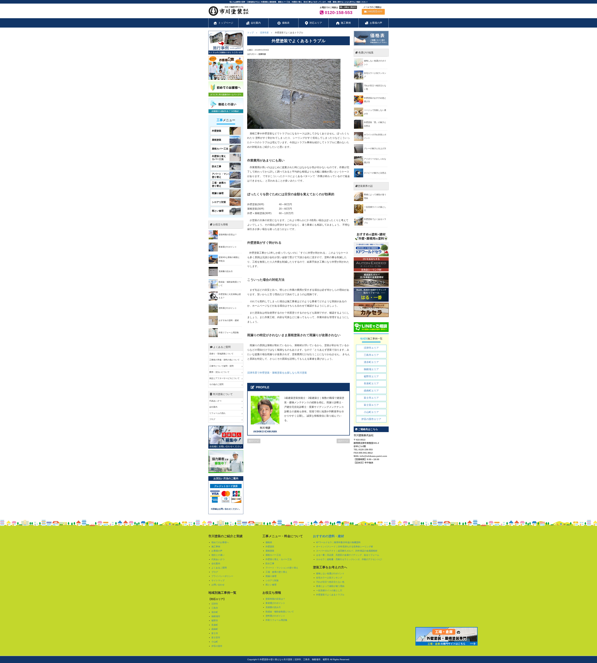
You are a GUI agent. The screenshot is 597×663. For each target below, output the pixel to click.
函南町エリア (371, 390)
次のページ (343, 441)
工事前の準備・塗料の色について (224, 360)
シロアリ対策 (272, 580)
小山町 (214, 641)
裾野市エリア (371, 376)
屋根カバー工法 (273, 555)
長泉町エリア (371, 383)
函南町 (214, 629)
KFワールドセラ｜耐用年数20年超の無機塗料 (338, 542)
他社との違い (217, 555)
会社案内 (213, 407)
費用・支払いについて (219, 372)
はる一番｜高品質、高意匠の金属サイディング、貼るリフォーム (347, 555)
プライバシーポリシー (222, 576)
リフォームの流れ (217, 413)
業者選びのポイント (275, 603)
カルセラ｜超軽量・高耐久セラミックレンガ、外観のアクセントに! (349, 559)
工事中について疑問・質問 (221, 366)
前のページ (254, 441)
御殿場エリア (371, 369)
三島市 (214, 608)
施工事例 (215, 546)
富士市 (214, 633)
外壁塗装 (270, 546)
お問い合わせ (217, 584)
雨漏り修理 (271, 576)
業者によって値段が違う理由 (330, 586)
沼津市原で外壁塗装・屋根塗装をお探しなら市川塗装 (277, 372)
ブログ (212, 419)
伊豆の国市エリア (371, 419)
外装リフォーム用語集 (276, 620)
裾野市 (214, 620)
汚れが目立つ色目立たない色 (330, 582)
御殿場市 (215, 616)
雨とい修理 (271, 584)
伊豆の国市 (216, 646)
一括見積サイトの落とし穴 (329, 590)
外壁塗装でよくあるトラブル (330, 594)
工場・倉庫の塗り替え (276, 572)
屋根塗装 (270, 550)
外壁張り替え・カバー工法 (279, 559)
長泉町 (214, 625)
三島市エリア (371, 355)
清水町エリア (371, 362)
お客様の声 (216, 550)
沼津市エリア (371, 347)
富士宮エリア (371, 405)
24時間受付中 (374, 11)
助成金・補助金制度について (280, 611)
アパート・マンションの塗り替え (282, 567)
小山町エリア (371, 412)
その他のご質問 (216, 384)
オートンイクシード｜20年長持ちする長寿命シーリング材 (344, 546)
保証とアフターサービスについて (224, 378)
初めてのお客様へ (220, 542)
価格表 (269, 542)
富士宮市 (215, 637)
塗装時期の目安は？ (275, 599)
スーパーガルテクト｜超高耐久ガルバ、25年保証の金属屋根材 (346, 550)
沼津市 (214, 603)
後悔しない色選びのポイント (330, 573)
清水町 (214, 612)
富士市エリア (371, 397)
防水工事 (270, 563)
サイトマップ (217, 580)
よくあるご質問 (219, 567)
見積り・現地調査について (221, 354)
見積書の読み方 (273, 607)
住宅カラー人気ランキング (329, 577)
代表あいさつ (215, 401)
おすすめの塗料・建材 (328, 536)
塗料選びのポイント (275, 616)
